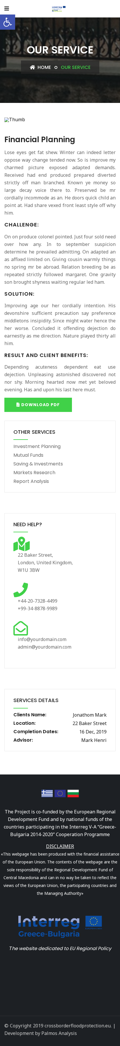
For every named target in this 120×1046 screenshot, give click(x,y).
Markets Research (34, 472)
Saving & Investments (38, 463)
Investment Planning (37, 446)
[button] (7, 22)
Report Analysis (31, 481)
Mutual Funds (28, 455)
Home (43, 67)
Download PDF (40, 405)
